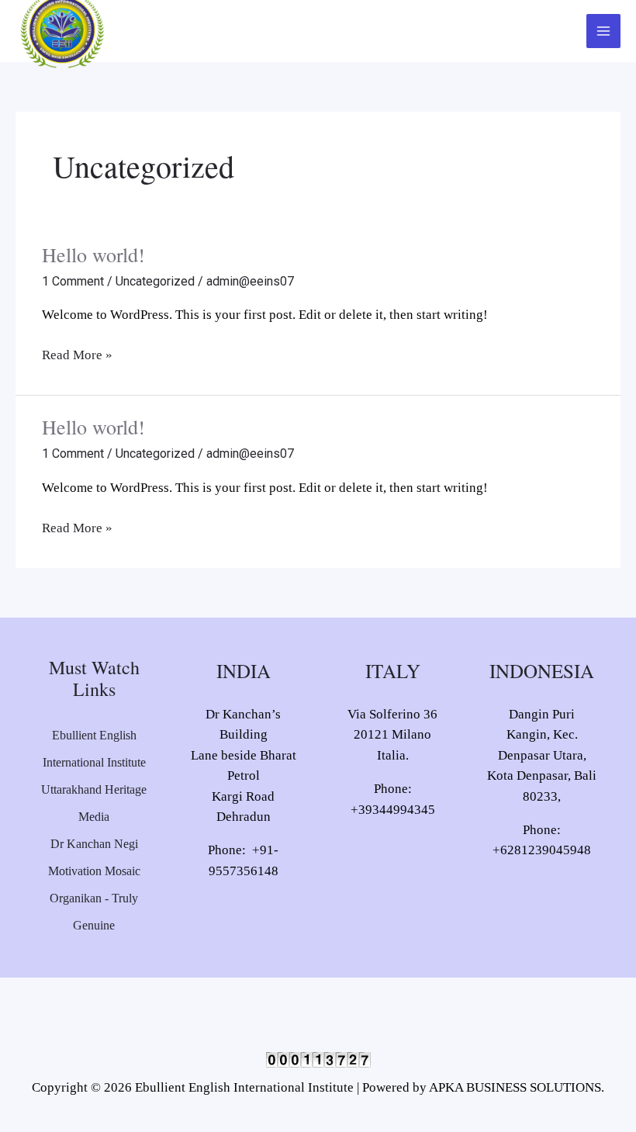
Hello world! (93, 254)
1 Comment (73, 281)
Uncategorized (155, 281)
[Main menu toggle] (603, 31)
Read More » (77, 353)
